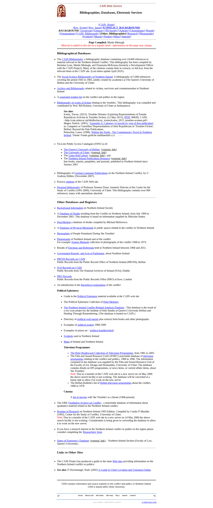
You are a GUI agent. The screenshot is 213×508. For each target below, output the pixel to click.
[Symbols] (87, 36)
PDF (127, 117)
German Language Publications (90, 173)
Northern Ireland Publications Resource (89, 158)
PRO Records (64, 276)
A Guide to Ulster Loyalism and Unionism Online (124, 469)
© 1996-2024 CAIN (149, 502)
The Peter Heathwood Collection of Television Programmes (101, 353)
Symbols (68, 336)
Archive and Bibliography (71, 88)
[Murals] (98, 36)
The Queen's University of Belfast (82, 149)
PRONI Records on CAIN (71, 259)
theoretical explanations (93, 285)
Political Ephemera (87, 296)
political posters (86, 324)
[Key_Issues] (95, 27)
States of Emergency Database (73, 440)
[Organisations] (67, 33)
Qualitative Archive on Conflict (84, 402)
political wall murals (87, 319)
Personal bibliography (68, 187)
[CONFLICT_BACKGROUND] (121, 27)
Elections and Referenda (81, 247)
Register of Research (68, 411)
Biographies (63, 233)
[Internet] (126, 36)
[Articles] (123, 30)
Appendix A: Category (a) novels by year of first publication (121, 123)
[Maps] (117, 36)
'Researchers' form (92, 432)
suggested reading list (71, 97)
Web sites (117, 461)
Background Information (70, 208)
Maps (67, 341)
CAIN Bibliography (72, 59)
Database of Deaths (70, 213)
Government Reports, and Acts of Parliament (80, 253)
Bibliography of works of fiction (74, 102)
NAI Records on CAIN (69, 267)
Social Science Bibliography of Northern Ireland (87, 76)
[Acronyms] (86, 30)
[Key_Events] (80, 27)
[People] (150, 30)
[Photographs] (146, 33)
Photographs (63, 239)
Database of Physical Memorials (76, 227)
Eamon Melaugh (80, 242)
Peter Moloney (111, 301)
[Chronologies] (137, 30)
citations (70, 181)
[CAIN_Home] (107, 24)
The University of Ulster (76, 152)
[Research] (132, 33)
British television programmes (115, 382)
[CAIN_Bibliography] (88, 33)
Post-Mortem (64, 222)
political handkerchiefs (102, 330)
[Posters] (107, 36)
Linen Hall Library (78, 155)
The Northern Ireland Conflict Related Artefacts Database (94, 307)
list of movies (80, 397)
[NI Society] (111, 30)
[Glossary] (98, 30)
